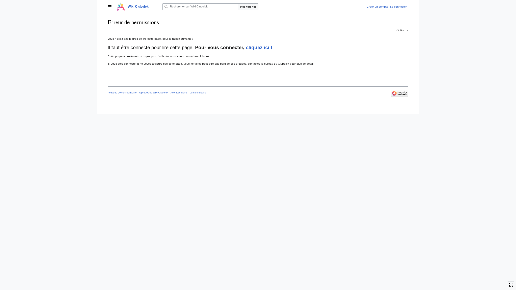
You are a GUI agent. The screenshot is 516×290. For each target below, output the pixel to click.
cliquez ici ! (259, 47)
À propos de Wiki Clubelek (153, 92)
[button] (109, 6)
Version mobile (198, 92)
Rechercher (248, 6)
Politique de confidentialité (122, 92)
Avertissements (179, 92)
